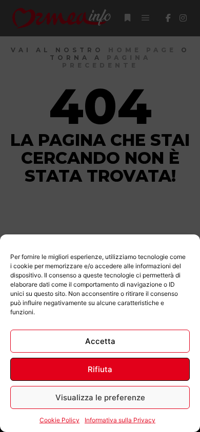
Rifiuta (100, 369)
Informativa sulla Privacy (120, 420)
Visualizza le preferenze (100, 397)
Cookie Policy (59, 420)
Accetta (100, 341)
